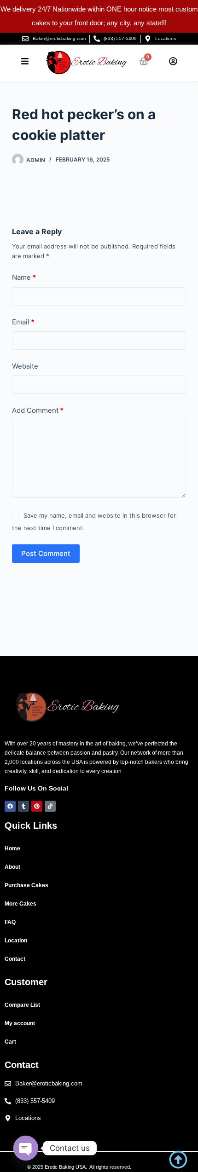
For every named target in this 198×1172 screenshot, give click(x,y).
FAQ (10, 922)
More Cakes (20, 904)
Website (25, 366)
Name (24, 277)
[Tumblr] (23, 806)
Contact (15, 959)
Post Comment (45, 553)
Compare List (22, 1005)
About (12, 867)
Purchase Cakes (26, 885)
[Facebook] (10, 806)
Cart (10, 1042)
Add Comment (38, 410)
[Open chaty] (25, 1148)
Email (23, 322)
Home (12, 848)
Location (16, 940)
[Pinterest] (36, 806)
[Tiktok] (50, 806)
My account (20, 1023)
